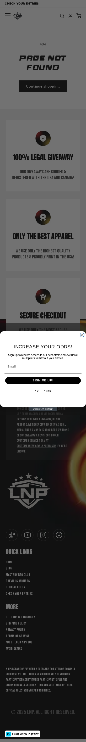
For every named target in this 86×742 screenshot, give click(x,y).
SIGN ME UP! (42, 380)
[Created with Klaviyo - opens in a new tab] (43, 409)
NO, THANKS (43, 391)
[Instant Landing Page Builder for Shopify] (22, 734)
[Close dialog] (82, 335)
